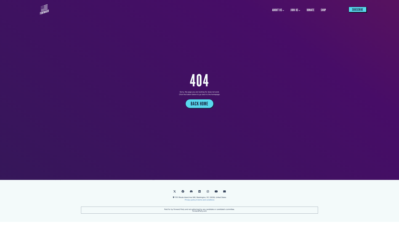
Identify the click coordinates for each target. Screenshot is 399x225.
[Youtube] (216, 191)
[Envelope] (224, 191)
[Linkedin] (199, 191)
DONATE (311, 10)
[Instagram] (207, 191)
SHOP (323, 10)
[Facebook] (182, 191)
